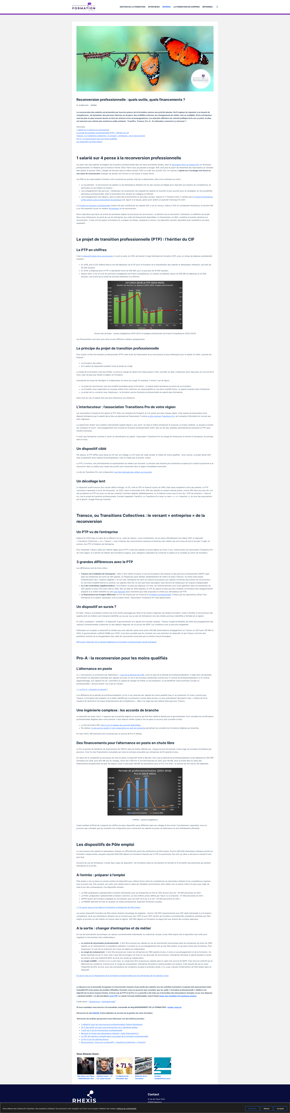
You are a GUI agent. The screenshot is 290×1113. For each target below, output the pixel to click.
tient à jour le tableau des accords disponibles (120, 725)
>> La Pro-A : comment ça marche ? (92, 689)
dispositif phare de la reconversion (98, 256)
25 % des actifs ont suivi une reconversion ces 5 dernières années (109, 1027)
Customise (252, 1108)
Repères (166, 7)
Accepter (280, 1108)
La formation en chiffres (186, 7)
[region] (145, 1108)
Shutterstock (94, 1001)
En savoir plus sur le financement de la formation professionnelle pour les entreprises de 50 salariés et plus (122, 975)
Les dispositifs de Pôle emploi (89, 142)
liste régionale (119, 592)
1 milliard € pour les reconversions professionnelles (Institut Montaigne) (111, 1024)
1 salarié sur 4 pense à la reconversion (92, 130)
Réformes (207, 7)
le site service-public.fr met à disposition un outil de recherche (118, 728)
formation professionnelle (160, 594)
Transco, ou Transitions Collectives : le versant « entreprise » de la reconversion (110, 136)
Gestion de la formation (132, 7)
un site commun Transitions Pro (160, 416)
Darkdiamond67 (109, 1001)
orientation (114, 208)
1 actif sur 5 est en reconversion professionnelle (101, 1030)
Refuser (266, 1108)
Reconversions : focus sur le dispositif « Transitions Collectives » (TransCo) (113, 1042)
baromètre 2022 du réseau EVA (185, 165)
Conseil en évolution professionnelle (94, 205)
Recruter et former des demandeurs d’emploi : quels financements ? (110, 1033)
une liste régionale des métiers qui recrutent (133, 472)
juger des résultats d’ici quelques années (178, 996)
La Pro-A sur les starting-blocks (94, 1039)
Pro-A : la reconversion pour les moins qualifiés (96, 139)
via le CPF (113, 996)
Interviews (154, 7)
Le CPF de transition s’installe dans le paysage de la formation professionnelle (114, 1036)
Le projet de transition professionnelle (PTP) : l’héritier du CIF (102, 133)
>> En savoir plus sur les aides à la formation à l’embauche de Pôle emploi (108, 907)
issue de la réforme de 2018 (132, 675)
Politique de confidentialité (126, 1108)
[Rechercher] (217, 7)
